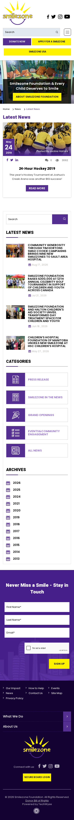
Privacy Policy (14, 698)
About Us (10, 726)
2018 (16, 524)
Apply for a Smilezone (51, 41)
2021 (16, 503)
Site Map (56, 693)
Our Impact (13, 688)
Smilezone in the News (45, 397)
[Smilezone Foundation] (18, 13)
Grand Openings (41, 415)
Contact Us (36, 693)
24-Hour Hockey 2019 (37, 168)
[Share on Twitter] (12, 160)
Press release (38, 379)
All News (35, 450)
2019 (16, 517)
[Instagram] (60, 16)
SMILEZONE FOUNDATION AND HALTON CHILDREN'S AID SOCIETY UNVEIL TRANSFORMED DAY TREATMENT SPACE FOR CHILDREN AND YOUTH (46, 314)
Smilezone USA (37, 51)
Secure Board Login (37, 777)
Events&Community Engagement (44, 433)
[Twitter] (53, 16)
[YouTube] (67, 16)
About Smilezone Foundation (37, 97)
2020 (17, 510)
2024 (17, 496)
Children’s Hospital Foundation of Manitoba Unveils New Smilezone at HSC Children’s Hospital (48, 341)
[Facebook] (48, 16)
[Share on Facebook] (7, 160)
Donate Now (17, 41)
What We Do (13, 716)
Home (7, 109)
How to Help (36, 688)
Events (55, 688)
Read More (37, 188)
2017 (16, 531)
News (18, 109)
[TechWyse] (37, 812)
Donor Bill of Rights (37, 800)
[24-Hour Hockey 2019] (37, 139)
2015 (16, 545)
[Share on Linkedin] (17, 160)
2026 (17, 482)
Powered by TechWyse (37, 804)
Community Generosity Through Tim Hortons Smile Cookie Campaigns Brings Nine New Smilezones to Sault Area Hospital (48, 252)
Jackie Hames (59, 151)
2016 (16, 538)
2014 (16, 551)
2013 (16, 558)
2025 (16, 489)
